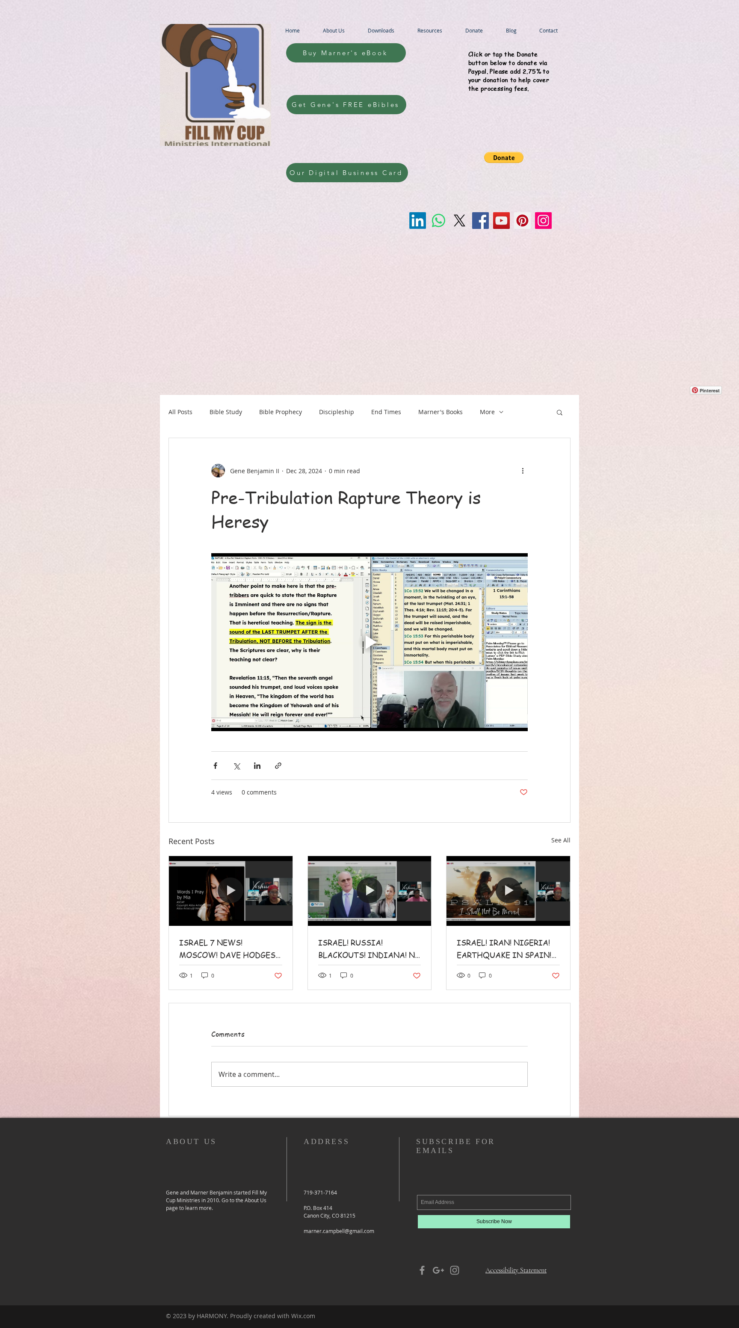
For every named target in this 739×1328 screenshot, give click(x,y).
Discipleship (336, 412)
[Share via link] (278, 766)
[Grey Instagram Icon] (455, 1270)
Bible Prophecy (280, 412)
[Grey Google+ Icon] (438, 1270)
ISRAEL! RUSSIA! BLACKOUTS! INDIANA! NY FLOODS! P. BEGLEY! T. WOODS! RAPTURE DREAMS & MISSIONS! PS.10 (369, 949)
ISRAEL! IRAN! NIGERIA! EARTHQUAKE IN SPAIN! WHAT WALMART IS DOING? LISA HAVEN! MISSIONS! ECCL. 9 (504, 949)
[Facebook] (480, 220)
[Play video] (369, 642)
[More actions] (522, 470)
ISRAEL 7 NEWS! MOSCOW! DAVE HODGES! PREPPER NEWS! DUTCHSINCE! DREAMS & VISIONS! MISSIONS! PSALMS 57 (228, 949)
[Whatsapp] (438, 220)
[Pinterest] (522, 220)
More (487, 412)
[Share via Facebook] (215, 766)
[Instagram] (543, 220)
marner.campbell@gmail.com (339, 1230)
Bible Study (226, 412)
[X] (459, 220)
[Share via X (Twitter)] (236, 766)
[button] (503, 157)
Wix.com (303, 1316)
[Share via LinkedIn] (257, 766)
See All (561, 840)
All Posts (180, 412)
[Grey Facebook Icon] (422, 1270)
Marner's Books (440, 412)
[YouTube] (501, 220)
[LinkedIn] (417, 220)
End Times (386, 412)
